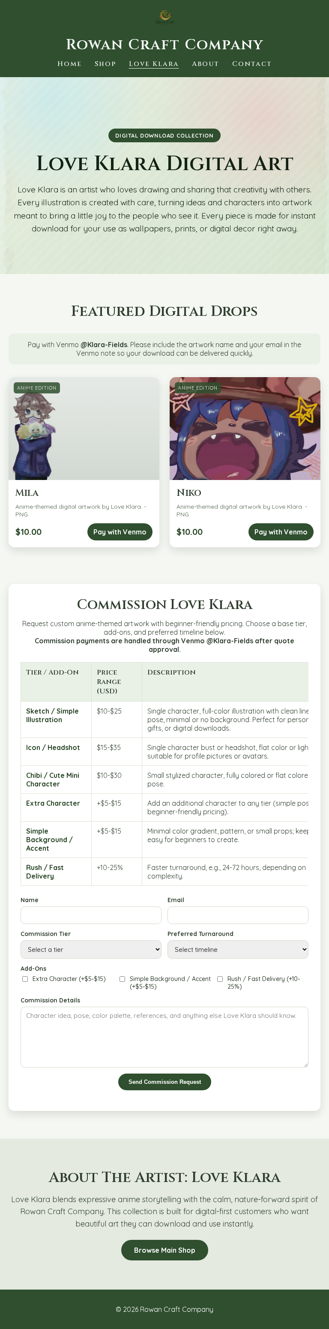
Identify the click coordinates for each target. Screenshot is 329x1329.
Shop (105, 64)
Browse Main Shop (164, 1250)
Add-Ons (33, 968)
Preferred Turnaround (200, 934)
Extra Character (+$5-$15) (69, 979)
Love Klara (154, 64)
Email (175, 900)
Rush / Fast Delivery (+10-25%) (263, 982)
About (205, 64)
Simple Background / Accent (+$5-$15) (170, 982)
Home (69, 64)
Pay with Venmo (120, 532)
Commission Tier (46, 934)
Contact (252, 64)
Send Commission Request (165, 1082)
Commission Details (50, 1000)
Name (30, 900)
